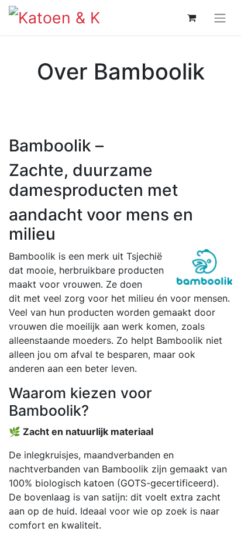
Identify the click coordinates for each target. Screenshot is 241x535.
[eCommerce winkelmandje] (191, 17)
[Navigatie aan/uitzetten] (220, 17)
